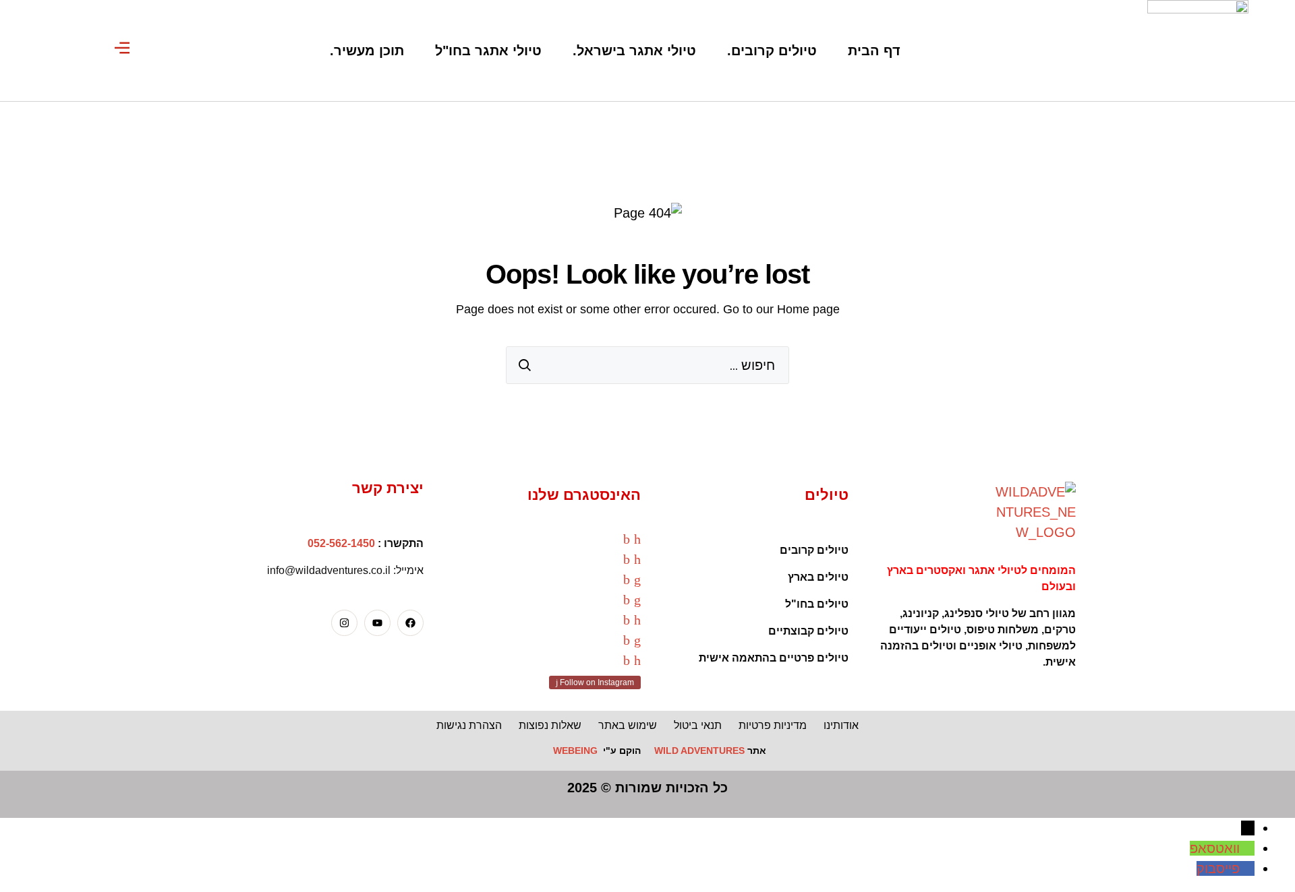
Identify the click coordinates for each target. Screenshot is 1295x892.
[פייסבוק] (1247, 868)
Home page (808, 309)
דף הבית (874, 50)
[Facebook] (410, 623)
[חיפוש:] (647, 365)
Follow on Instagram (596, 682)
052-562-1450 (341, 543)
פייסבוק (1218, 868)
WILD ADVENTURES (699, 750)
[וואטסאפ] (1247, 848)
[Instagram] (344, 623)
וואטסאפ (1215, 848)
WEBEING (575, 750)
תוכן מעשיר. (367, 50)
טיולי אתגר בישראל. (634, 50)
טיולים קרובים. (772, 50)
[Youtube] (377, 623)
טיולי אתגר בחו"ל (488, 50)
